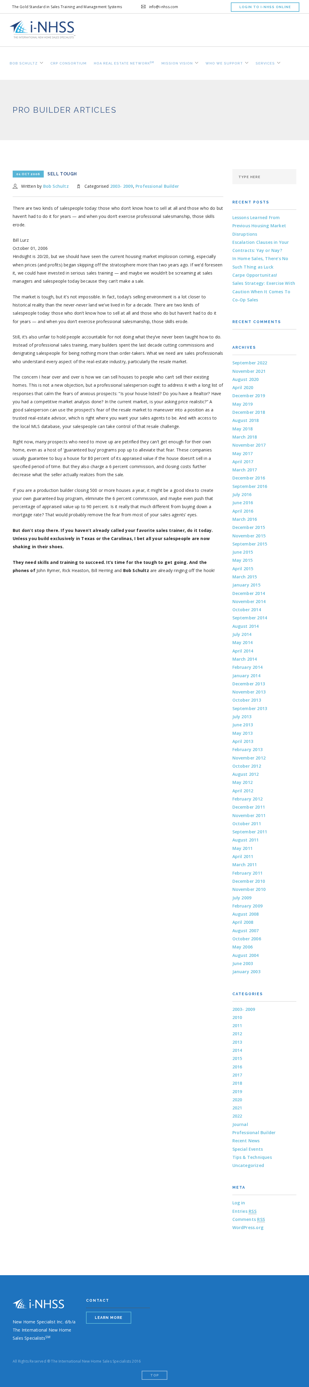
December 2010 (248, 881)
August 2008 (245, 914)
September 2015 (249, 544)
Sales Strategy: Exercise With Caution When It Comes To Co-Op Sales (263, 291)
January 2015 (246, 585)
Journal (240, 1124)
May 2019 (242, 404)
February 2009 (247, 906)
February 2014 (247, 667)
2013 (237, 1042)
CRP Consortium (68, 62)
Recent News (246, 1140)
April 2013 (242, 741)
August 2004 (245, 955)
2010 (237, 1017)
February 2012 (247, 799)
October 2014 (246, 609)
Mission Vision (177, 62)
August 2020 (245, 379)
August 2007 (245, 930)
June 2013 (242, 725)
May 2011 (242, 848)
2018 (237, 1083)
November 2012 (249, 758)
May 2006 (242, 947)
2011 (237, 1025)
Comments (248, 1219)
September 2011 (249, 832)
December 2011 (248, 807)
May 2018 (242, 429)
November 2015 (249, 536)
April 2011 (242, 856)
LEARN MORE (109, 1318)
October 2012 (246, 766)
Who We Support (224, 62)
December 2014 (248, 593)
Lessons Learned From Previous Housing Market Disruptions (259, 226)
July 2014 (242, 634)
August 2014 (245, 626)
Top (154, 1375)
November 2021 (249, 371)
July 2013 (242, 716)
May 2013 (242, 733)
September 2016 (249, 486)
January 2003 (246, 971)
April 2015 (242, 568)
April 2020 (242, 387)
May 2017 (242, 453)
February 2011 (247, 873)
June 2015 (242, 552)
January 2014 (246, 675)
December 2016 (248, 478)
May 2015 (242, 560)
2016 (237, 1067)
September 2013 (249, 708)
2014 (237, 1050)
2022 (237, 1116)
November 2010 (249, 889)
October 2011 (246, 823)
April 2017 (242, 461)
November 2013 (249, 692)
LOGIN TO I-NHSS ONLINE (265, 7)
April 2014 (242, 651)
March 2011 (244, 864)
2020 (237, 1099)
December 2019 (248, 395)
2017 (237, 1075)
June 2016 (242, 502)
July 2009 (242, 898)
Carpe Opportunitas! (254, 275)
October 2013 (246, 700)
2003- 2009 (121, 186)
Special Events (247, 1149)
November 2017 (249, 445)
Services (265, 62)
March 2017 (244, 470)
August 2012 (245, 774)
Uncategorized (248, 1165)
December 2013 (248, 684)
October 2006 (246, 939)
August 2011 (245, 840)
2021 (237, 1108)
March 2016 (244, 519)
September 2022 (249, 363)
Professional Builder (157, 186)
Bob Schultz (24, 62)
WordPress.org (248, 1227)
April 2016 (242, 511)
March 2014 (244, 659)
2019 (237, 1091)
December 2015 (248, 527)
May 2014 (242, 642)
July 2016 (242, 494)
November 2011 (249, 815)
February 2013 (247, 749)
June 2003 (242, 963)
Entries (244, 1211)
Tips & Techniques (252, 1157)
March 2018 (244, 437)
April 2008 (242, 922)
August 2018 (245, 420)
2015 (237, 1058)
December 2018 (248, 412)
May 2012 (242, 782)
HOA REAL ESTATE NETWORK (124, 62)
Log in (238, 1203)
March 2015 (244, 577)
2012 (237, 1033)
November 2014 (249, 601)
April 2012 (242, 791)
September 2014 (249, 618)
